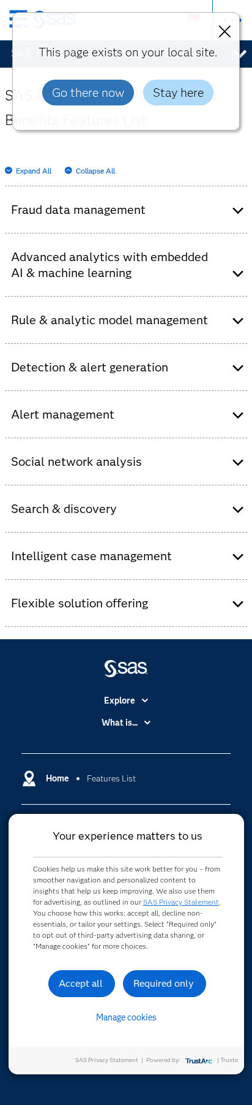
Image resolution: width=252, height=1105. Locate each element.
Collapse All (95, 171)
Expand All (33, 171)
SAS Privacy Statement (181, 901)
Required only (163, 983)
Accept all (81, 983)
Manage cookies (126, 1017)
